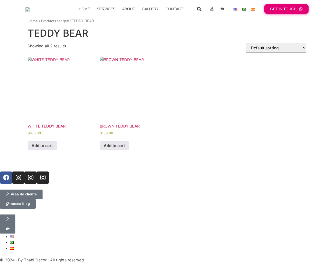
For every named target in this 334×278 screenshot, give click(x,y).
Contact (174, 9)
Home (84, 9)
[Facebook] (6, 177)
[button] (199, 9)
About (128, 9)
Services (106, 9)
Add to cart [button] (42, 145)
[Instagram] (18, 177)
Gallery (150, 9)
